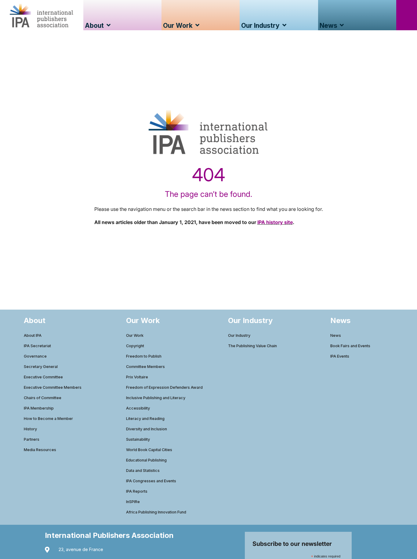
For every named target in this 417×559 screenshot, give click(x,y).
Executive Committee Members (53, 387)
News (335, 335)
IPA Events (339, 356)
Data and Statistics (143, 470)
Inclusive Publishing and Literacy (155, 397)
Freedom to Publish (143, 356)
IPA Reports (136, 491)
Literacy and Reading (145, 418)
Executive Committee (43, 377)
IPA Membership (39, 408)
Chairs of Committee (42, 397)
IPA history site (275, 222)
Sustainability (138, 439)
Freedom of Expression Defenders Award (164, 387)
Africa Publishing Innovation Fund (156, 512)
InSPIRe (133, 501)
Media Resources (40, 449)
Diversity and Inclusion (146, 429)
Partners (31, 439)
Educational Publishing (146, 460)
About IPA (33, 335)
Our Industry (239, 335)
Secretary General (41, 366)
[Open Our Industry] (284, 25)
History (30, 429)
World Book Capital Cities (149, 449)
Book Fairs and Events (350, 346)
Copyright (135, 346)
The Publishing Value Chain (252, 346)
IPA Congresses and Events (151, 481)
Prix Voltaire (137, 377)
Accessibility (138, 408)
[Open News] (342, 25)
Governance (35, 356)
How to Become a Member (48, 418)
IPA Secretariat (37, 346)
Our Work (134, 335)
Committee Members (145, 366)
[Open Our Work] (197, 25)
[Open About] (108, 25)
